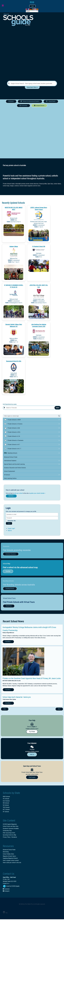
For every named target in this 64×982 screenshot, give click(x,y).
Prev (5, 709)
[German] (31, 9)
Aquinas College (14, 246)
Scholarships (24, 105)
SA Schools (6, 805)
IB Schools (11, 101)
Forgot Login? (11, 528)
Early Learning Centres (10, 478)
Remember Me (12, 521)
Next (59, 709)
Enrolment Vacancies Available (11, 828)
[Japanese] (35, 9)
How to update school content (11, 860)
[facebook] (31, 2)
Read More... (8, 641)
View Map (8, 571)
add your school (18, 493)
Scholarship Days (7, 830)
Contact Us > (6, 883)
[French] (29, 9)
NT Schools (6, 811)
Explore (57, 407)
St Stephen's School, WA (38, 246)
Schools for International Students (30, 101)
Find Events (32, 777)
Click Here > (11, 496)
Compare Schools (39, 105)
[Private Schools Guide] (18, 20)
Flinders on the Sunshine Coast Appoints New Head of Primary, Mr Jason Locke (32, 678)
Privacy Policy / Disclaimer (10, 837)
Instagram (7, 891)
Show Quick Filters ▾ (32, 87)
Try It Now (32, 731)
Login (32, 6)
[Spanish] (37, 9)
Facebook (7, 889)
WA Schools (6, 803)
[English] (27, 9)
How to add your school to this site (12, 862)
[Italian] (33, 9)
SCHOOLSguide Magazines (10, 824)
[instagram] (33, 2)
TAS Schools (6, 807)
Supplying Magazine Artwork (10, 858)
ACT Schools (6, 809)
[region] (32, 53)
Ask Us (32, 754)
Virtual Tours (9, 606)
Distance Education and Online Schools (15, 467)
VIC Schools (6, 798)
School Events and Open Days (10, 826)
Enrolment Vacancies (11, 554)
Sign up (10, 530)
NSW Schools (6, 796)
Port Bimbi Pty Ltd (30, 904)
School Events (51, 101)
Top (6, 913)
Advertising (6, 852)
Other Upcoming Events (9, 833)
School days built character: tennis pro (17, 697)
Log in (9, 523)
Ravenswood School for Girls (13, 361)
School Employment (9, 471)
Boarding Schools (10, 588)
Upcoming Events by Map (9, 835)
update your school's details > (37, 493)
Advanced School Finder (10, 457)
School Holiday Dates (8, 854)
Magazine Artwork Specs (9, 856)
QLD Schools (6, 801)
